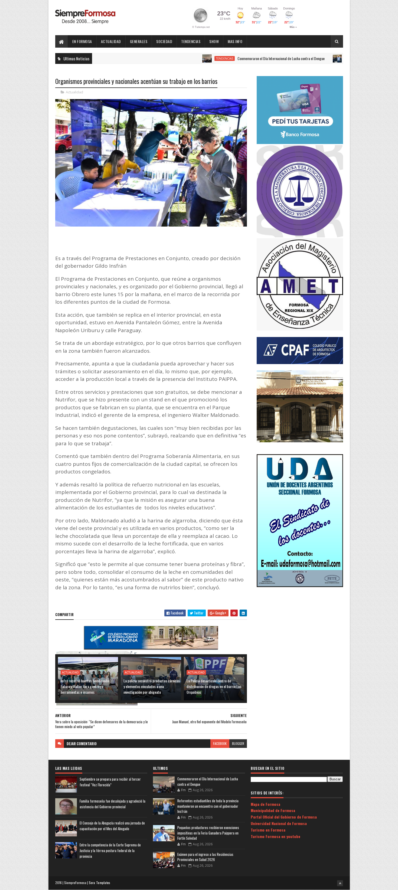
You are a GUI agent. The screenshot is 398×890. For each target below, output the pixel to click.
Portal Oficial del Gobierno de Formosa (284, 817)
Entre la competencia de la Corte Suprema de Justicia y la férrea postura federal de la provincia (110, 850)
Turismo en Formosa (268, 830)
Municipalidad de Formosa (273, 810)
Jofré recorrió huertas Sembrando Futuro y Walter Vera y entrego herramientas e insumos (85, 686)
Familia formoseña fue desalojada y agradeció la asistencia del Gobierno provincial (112, 803)
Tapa (324, 58)
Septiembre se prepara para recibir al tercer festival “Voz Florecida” (110, 781)
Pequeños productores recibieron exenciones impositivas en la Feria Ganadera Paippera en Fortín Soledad (208, 833)
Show (214, 41)
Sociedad (164, 41)
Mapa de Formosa (265, 804)
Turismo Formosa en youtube (275, 836)
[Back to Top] (340, 883)
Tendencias (190, 41)
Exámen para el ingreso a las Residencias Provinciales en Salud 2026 (205, 857)
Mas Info (235, 41)
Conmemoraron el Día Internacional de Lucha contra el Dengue (255, 58)
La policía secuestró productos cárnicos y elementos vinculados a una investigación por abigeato (151, 686)
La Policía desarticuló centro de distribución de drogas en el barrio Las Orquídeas (214, 686)
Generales (139, 41)
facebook (220, 743)
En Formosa (82, 41)
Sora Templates (99, 882)
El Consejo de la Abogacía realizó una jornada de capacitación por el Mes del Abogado (112, 825)
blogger (238, 743)
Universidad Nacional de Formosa (279, 823)
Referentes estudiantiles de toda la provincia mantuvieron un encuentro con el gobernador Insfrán (208, 806)
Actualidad (111, 41)
